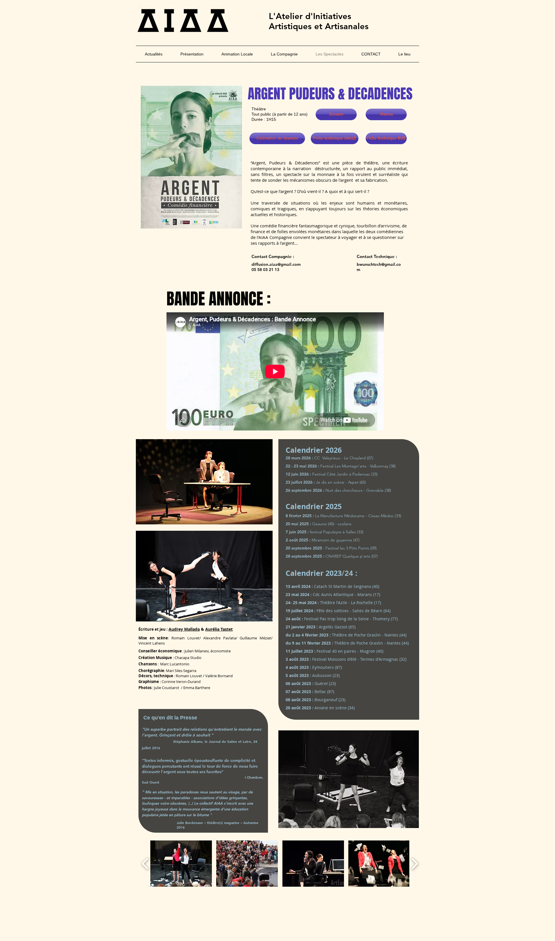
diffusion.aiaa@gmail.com (276, 264)
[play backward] (145, 863)
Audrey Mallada (184, 629)
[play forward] (414, 863)
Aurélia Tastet (219, 629)
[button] (181, 863)
